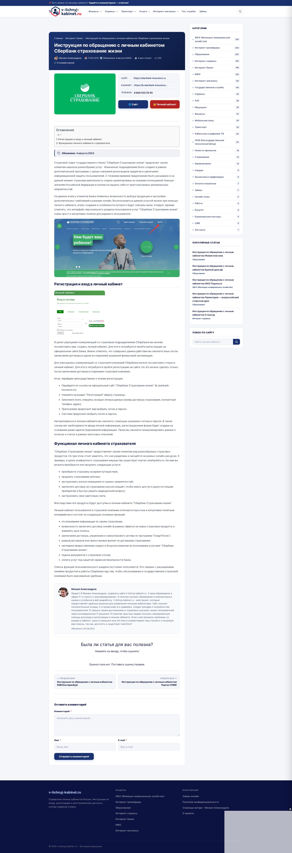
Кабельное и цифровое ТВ (209, 133)
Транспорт (127, 11)
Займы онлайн (190, 796)
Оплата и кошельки (205, 183)
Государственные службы (209, 87)
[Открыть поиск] (240, 11)
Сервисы (110, 11)
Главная (58, 38)
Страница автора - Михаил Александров (205, 807)
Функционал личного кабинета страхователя (84, 143)
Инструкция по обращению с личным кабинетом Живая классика (213, 254)
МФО (197, 74)
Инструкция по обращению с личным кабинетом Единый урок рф (213, 268)
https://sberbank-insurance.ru (150, 78)
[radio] (105, 657)
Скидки (199, 170)
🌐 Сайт (133, 104)
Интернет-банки (74, 38)
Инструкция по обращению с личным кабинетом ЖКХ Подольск (213, 281)
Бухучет (199, 209)
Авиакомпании (203, 163)
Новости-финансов (205, 150)
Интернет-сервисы (205, 61)
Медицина (200, 107)
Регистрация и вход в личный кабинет (80, 139)
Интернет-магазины (164, 11)
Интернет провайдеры (207, 47)
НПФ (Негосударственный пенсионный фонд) (209, 142)
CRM (197, 223)
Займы (203, 11)
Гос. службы (189, 11)
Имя (57, 740)
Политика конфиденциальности (200, 802)
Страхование (202, 157)
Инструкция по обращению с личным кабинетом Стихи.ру (213, 313)
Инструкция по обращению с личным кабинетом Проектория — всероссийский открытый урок (215, 297)
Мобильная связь (204, 120)
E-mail (122, 740)
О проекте (188, 813)
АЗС (197, 100)
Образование (202, 54)
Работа (198, 203)
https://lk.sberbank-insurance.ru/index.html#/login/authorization (151, 85)
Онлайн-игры (202, 196)
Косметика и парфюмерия (209, 177)
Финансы (94, 11)
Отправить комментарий (74, 756)
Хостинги (200, 229)
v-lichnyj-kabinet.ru (67, 846)
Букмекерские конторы (208, 216)
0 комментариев (65, 62)
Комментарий (63, 711)
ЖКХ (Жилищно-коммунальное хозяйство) (212, 39)
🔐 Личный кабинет (164, 104)
